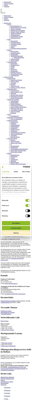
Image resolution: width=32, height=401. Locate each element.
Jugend (9, 114)
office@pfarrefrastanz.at (11, 283)
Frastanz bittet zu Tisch (16, 92)
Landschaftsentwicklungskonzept (19, 149)
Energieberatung (15, 146)
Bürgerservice (7, 2)
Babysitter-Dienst (15, 137)
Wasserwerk (14, 69)
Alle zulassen (16, 223)
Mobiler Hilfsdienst (16, 104)
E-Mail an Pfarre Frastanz (7, 330)
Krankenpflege (14, 102)
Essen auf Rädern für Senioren (18, 107)
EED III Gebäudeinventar (7, 378)
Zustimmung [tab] (5, 171)
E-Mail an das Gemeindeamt (8, 346)
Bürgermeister (14, 41)
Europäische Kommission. (7, 370)
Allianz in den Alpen (16, 143)
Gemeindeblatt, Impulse (17, 36)
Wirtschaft (6, 6)
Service (9, 24)
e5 (11, 144)
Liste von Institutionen (16, 119)
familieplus (13, 123)
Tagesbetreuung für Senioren (18, 132)
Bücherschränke (15, 162)
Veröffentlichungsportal (17, 56)
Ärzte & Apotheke (15, 111)
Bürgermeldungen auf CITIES (18, 27)
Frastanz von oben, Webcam (18, 87)
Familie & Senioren (12, 120)
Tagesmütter (14, 135)
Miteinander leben (12, 89)
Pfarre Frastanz (4, 321)
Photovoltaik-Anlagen (16, 152)
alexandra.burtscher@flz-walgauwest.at (15, 294)
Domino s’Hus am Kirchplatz (18, 164)
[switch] (27, 205)
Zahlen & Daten (15, 81)
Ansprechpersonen (15, 53)
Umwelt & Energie (12, 138)
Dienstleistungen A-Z (16, 26)
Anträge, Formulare (16, 29)
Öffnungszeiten (14, 51)
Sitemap (3, 380)
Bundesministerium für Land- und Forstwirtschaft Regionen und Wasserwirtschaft (13, 367)
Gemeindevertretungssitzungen (19, 48)
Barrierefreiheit (4, 383)
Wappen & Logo (15, 86)
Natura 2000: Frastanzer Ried (18, 150)
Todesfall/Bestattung (6, 314)
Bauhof (12, 68)
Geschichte (13, 83)
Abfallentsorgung (15, 35)
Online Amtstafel (15, 59)
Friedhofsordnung (5, 302)
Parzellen (13, 84)
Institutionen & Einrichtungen (15, 117)
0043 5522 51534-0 (7, 343)
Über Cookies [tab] (26, 171)
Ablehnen (16, 233)
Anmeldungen (14, 159)
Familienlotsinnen (15, 125)
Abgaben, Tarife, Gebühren (18, 32)
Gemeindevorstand (15, 42)
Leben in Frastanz (8, 3)
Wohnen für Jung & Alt (17, 108)
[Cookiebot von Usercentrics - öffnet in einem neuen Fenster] (23, 167)
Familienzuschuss (15, 129)
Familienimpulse (15, 126)
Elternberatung (14, 122)
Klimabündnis (14, 147)
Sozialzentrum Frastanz (17, 105)
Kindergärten (14, 63)
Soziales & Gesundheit (13, 99)
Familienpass (14, 131)
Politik (9, 39)
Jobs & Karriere (15, 60)
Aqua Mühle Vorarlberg (17, 110)
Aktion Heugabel (15, 141)
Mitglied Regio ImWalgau (7, 377)
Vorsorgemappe (15, 101)
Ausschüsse (14, 45)
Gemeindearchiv (15, 75)
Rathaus (9, 50)
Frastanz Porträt (11, 78)
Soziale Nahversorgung (17, 98)
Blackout (13, 140)
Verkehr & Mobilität (16, 33)
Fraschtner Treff (15, 90)
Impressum (3, 384)
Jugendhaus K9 (15, 116)
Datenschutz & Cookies (7, 381)
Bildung (9, 153)
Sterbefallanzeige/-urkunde (8, 312)
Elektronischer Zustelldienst (18, 30)
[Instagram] (7, 390)
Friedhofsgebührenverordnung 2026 (10, 301)
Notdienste (13, 113)
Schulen (13, 66)
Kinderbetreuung (15, 65)
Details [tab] (16, 171)
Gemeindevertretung (16, 44)
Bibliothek (13, 161)
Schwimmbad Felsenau (17, 74)
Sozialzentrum (14, 71)
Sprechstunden (14, 54)
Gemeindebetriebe (12, 62)
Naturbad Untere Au (16, 72)
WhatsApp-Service (15, 38)
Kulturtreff (13, 93)
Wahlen (12, 47)
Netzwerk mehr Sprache (17, 95)
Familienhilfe (14, 128)
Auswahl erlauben (16, 228)
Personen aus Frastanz (16, 80)
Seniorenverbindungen (16, 134)
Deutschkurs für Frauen (17, 96)
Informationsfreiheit (19, 57)
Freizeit (6, 5)
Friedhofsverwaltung (6, 311)
